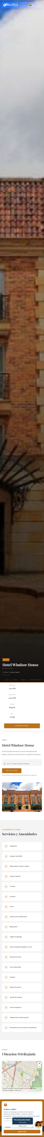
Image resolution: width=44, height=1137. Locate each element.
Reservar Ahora (22, 726)
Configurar (8, 1127)
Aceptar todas (22, 1131)
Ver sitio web (11, 771)
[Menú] (39, 5)
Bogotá (23, 680)
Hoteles (15, 680)
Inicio (7, 680)
